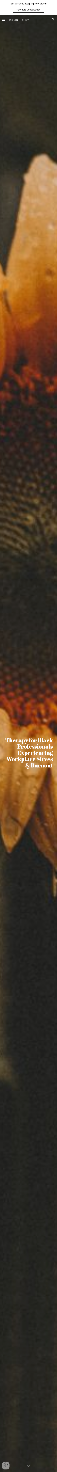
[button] (4, 19)
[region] (28, 7)
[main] (28, 744)
